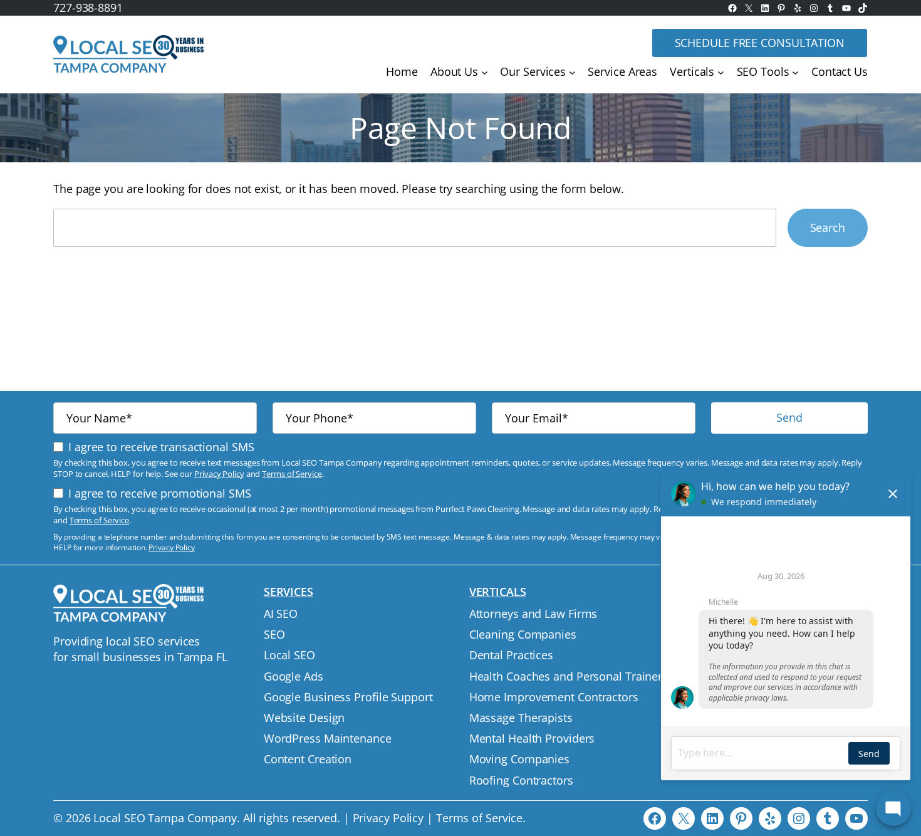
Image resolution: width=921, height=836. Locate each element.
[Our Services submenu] (572, 72)
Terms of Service (291, 473)
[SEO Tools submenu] (795, 72)
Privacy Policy (219, 473)
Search (827, 227)
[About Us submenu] (484, 72)
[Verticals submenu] (720, 72)
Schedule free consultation (760, 42)
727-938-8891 (88, 7)
